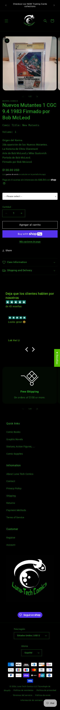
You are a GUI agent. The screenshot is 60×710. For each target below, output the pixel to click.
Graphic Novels (14, 439)
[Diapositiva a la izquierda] (23, 96)
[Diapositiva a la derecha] (37, 96)
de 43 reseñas (14, 306)
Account (10, 545)
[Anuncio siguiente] (54, 5)
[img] (32, 302)
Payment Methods (16, 510)
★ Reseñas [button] (57, 358)
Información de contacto (31, 700)
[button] (6, 20)
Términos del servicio (22, 695)
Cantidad (6, 207)
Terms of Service (15, 517)
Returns (10, 503)
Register (10, 537)
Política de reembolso (23, 690)
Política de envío (42, 695)
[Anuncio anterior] (5, 5)
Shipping (11, 495)
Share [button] (9, 250)
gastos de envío (12, 174)
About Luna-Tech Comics (19, 474)
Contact (10, 481)
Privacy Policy (13, 488)
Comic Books (13, 432)
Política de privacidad (46, 690)
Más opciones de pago (30, 242)
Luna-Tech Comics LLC (27, 686)
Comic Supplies (14, 453)
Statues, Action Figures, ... (20, 446)
